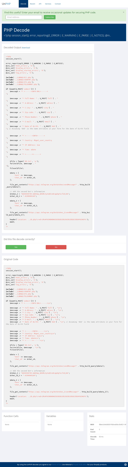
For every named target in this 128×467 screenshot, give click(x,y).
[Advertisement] (113, 81)
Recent (32, 4)
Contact (58, 4)
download (26, 48)
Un (6, 4)
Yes (15, 247)
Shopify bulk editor (80, 464)
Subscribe (50, 17)
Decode (23, 4)
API (40, 4)
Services (48, 4)
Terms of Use (56, 464)
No (56, 247)
